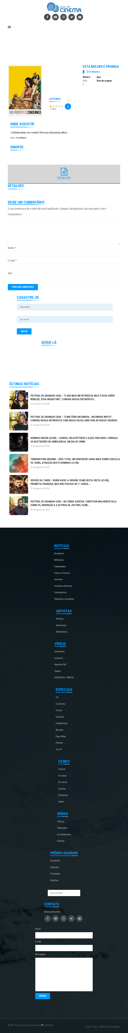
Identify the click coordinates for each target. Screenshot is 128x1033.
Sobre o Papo (91, 1026)
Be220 (50, 1025)
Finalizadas (62, 827)
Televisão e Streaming (64, 599)
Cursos (59, 710)
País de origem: (104, 80)
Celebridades (60, 566)
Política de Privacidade (109, 1026)
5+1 (57, 697)
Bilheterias (59, 560)
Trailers (57, 671)
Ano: (99, 77)
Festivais (60, 716)
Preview (59, 742)
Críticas (61, 769)
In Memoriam (61, 723)
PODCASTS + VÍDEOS (64, 677)
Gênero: (87, 77)
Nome (12, 247)
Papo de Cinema (22, 1025)
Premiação (55, 873)
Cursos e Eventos (62, 573)
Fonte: (12, 138)
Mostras (59, 729)
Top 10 (59, 749)
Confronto (60, 703)
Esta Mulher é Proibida (101, 67)
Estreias (62, 788)
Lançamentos (60, 592)
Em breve (62, 775)
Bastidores (59, 553)
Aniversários (61, 631)
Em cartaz (62, 782)
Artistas (60, 618)
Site (10, 273)
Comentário (15, 214)
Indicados (54, 867)
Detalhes (64, 178)
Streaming (63, 795)
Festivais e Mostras (63, 586)
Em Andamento (64, 834)
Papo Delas (61, 736)
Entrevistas (61, 625)
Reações (54, 880)
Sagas (61, 801)
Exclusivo (58, 579)
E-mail (12, 260)
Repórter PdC (60, 664)
